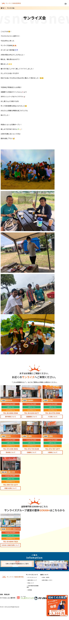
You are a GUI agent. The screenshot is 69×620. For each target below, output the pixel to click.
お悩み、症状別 (45, 577)
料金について (31, 583)
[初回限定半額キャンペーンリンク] (57, 605)
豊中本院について (10, 417)
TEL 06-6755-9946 (52, 413)
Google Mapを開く (10, 404)
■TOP (2, 8)
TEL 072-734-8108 (31, 449)
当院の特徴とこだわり (47, 580)
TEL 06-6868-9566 (10, 413)
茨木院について (10, 452)
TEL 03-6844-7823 (10, 541)
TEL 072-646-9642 (10, 449)
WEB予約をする (10, 410)
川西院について (52, 452)
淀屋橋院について (31, 417)
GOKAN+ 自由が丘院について (11, 545)
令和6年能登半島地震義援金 (32, 586)
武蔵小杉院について (10, 488)
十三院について (52, 417)
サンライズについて (32, 577)
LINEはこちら (10, 407)
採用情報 (30, 590)
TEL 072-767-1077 (52, 449)
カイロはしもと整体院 (7, 598)
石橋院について (31, 452)
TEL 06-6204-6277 (31, 413)
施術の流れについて (32, 580)
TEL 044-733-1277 (10, 484)
